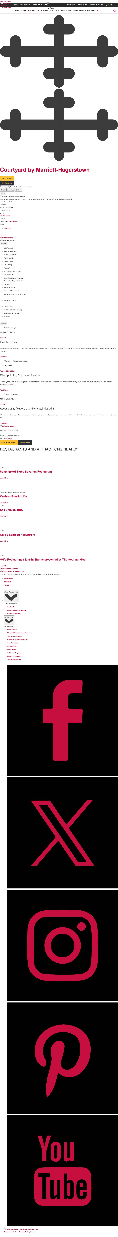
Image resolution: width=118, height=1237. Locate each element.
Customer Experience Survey (17, 639)
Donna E (3, 404)
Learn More (4, 478)
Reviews (18, 190)
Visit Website (7, 178)
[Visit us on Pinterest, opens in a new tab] (62, 1113)
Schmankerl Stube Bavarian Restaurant (26, 471)
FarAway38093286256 (7, 371)
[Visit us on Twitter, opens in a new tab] (62, 888)
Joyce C (3, 338)
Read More (4, 357)
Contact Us (11, 607)
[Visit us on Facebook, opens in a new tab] (62, 775)
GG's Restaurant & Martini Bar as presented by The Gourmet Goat (43, 559)
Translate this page (14, 659)
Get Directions (7, 183)
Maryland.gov (12, 629)
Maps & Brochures (13, 656)
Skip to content (5, 1)
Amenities (10, 190)
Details (3, 190)
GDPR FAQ (7, 582)
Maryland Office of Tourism (16, 610)
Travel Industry (12, 643)
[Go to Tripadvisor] (7, 426)
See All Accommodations (9, 569)
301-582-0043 (13, 221)
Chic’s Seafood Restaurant (17, 535)
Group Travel (11, 646)
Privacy (6, 585)
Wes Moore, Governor (15, 636)
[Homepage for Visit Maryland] (7, 7)
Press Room (11, 649)
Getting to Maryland (14, 653)
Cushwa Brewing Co (13, 496)
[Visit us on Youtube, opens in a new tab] (62, 1226)
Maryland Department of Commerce (19, 633)
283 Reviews (8, 438)
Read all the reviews (8, 442)
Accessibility (8, 578)
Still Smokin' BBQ (11, 510)
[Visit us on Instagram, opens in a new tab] (62, 1000)
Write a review (25, 442)
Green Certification (14, 613)
